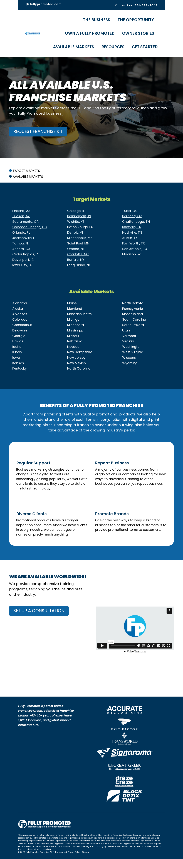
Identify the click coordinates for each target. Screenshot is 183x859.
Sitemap (86, 852)
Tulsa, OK (129, 211)
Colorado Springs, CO (29, 227)
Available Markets (73, 47)
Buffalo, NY (75, 259)
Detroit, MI (75, 232)
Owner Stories (138, 33)
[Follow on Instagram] (155, 823)
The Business (96, 20)
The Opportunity (136, 20)
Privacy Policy (74, 852)
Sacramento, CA (25, 221)
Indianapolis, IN (79, 216)
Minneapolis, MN (80, 238)
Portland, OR (132, 216)
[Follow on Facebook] (147, 823)
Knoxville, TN (131, 227)
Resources (113, 47)
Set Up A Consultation (38, 611)
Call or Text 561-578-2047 (136, 5)
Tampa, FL (20, 243)
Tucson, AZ (21, 216)
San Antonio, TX (134, 249)
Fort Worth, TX (133, 243)
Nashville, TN (132, 232)
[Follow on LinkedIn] (162, 823)
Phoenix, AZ (21, 211)
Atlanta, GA (21, 249)
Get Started (145, 47)
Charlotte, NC (78, 254)
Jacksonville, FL (24, 238)
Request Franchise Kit (38, 131)
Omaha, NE (76, 249)
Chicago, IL (75, 211)
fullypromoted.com (45, 4)
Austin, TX (130, 238)
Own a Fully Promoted (90, 33)
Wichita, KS (76, 221)
